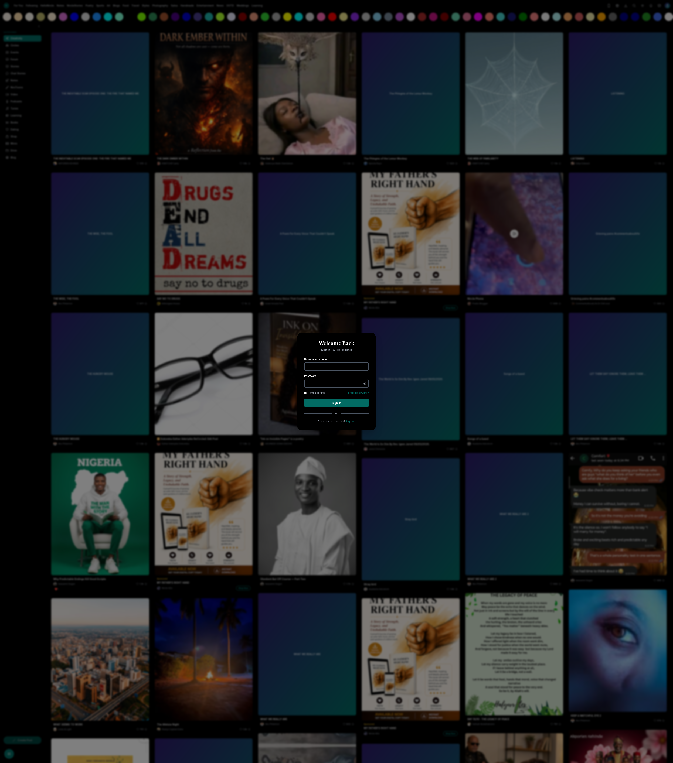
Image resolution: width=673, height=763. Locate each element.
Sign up (350, 421)
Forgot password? (358, 392)
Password (310, 375)
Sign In (336, 403)
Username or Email (315, 359)
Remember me (316, 392)
